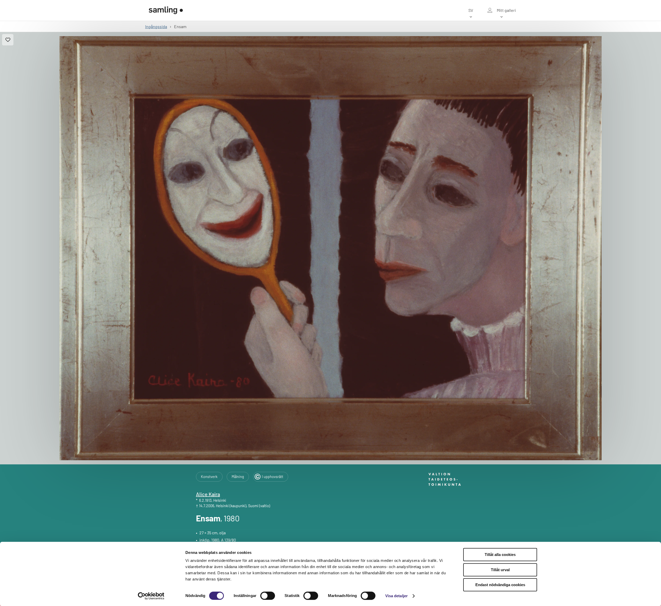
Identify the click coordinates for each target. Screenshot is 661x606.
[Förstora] (330, 248)
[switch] (267, 596)
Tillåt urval (500, 570)
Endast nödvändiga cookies (500, 585)
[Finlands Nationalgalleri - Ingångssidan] (166, 10)
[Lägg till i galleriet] (7, 39)
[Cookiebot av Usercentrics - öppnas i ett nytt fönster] (151, 596)
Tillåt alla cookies (500, 554)
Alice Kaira (208, 494)
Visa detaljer (396, 596)
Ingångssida (156, 26)
